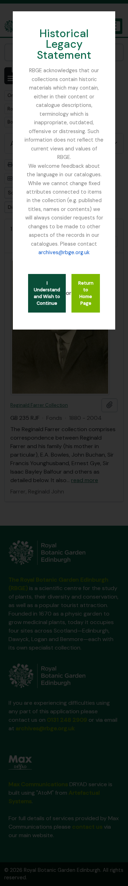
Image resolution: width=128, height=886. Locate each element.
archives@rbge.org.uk (64, 252)
